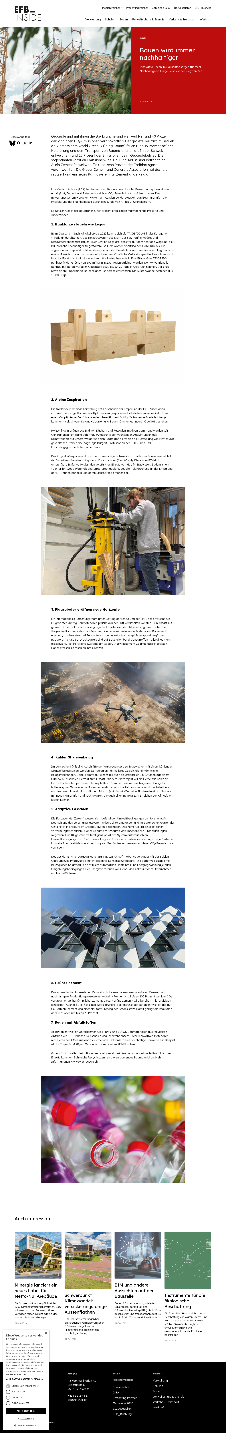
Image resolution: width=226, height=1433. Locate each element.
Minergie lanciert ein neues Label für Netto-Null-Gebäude (36, 1290)
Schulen (110, 19)
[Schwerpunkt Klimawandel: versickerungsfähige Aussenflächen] (88, 1260)
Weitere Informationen (16, 1374)
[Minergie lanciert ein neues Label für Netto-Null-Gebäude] (38, 1255)
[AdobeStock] (138, 1255)
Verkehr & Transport (182, 19)
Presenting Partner (137, 7)
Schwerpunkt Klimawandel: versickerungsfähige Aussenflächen (86, 1304)
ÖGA (116, 1392)
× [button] (46, 1333)
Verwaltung (93, 19)
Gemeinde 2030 (161, 7)
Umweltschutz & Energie (148, 19)
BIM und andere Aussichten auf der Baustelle (134, 1290)
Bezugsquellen (182, 7)
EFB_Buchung (203, 7)
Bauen (123, 19)
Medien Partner (111, 7)
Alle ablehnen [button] (26, 1418)
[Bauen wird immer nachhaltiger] (65, 70)
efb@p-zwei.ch (77, 1399)
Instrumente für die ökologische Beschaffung (185, 1301)
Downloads (49, 1422)
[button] (26, 1379)
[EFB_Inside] (28, 13)
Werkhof (205, 19)
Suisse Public (121, 1387)
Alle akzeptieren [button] (26, 1411)
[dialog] (26, 1380)
